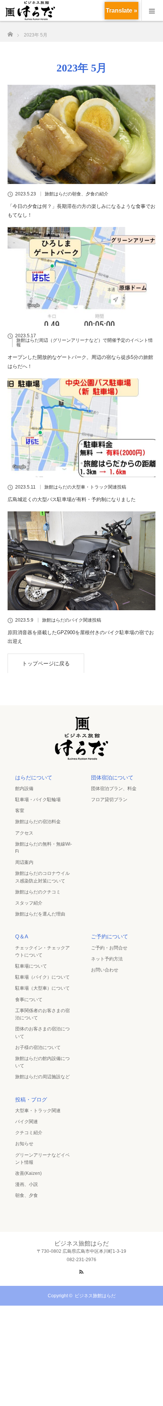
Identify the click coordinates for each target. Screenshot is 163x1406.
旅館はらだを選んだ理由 (40, 914)
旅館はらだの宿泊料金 (38, 821)
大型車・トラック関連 (38, 1110)
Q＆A (21, 936)
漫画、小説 (26, 1184)
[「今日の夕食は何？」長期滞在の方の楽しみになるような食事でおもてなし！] (81, 134)
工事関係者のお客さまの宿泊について (42, 1014)
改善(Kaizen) (28, 1173)
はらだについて (33, 777)
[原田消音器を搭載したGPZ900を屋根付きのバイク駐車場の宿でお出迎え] (81, 560)
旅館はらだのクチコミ (38, 892)
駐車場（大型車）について (42, 988)
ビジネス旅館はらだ (95, 1295)
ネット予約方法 (107, 959)
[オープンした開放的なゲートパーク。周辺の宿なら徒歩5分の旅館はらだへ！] (81, 276)
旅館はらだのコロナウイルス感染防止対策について (42, 877)
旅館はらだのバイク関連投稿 (71, 620)
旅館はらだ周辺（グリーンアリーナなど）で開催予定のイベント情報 (84, 342)
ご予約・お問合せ (109, 948)
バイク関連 (26, 1121)
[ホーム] (10, 32)
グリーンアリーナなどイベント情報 (42, 1158)
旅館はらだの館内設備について (42, 1062)
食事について (28, 999)
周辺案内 (24, 862)
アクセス (24, 833)
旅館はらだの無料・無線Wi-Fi (43, 847)
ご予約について (109, 936)
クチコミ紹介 (28, 1132)
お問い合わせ (104, 970)
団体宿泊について (112, 777)
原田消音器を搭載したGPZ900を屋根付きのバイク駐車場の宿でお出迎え (81, 637)
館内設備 (24, 788)
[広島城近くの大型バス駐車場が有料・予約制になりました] (81, 427)
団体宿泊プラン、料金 (113, 788)
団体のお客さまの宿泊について (42, 1032)
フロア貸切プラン (109, 799)
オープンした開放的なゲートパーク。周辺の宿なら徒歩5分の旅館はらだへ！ (80, 361)
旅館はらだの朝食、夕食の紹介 (76, 194)
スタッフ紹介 (28, 903)
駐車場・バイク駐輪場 (38, 799)
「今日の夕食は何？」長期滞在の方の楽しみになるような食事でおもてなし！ (81, 210)
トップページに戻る (46, 663)
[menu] (152, 10)
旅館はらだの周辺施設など (42, 1076)
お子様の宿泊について (38, 1047)
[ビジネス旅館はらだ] (81, 758)
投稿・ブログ (31, 1100)
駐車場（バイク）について (42, 977)
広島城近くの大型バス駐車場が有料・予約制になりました (72, 499)
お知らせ (24, 1143)
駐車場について (31, 966)
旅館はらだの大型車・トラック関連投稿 (85, 487)
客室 (19, 810)
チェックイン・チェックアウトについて (42, 951)
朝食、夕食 (26, 1195)
